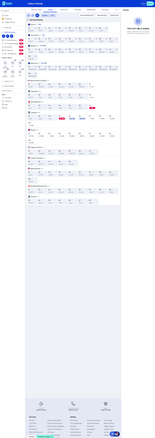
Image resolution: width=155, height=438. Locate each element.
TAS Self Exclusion (36, 432)
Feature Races (75, 432)
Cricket (89, 432)
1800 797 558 (105, 410)
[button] (45, 436)
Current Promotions (54, 429)
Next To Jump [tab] (36, 10)
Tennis (106, 435)
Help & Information (54, 420)
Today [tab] (50, 10)
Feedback (31, 436)
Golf (88, 435)
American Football (93, 420)
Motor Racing (109, 423)
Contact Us (33, 429)
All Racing (74, 420)
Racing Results (75, 435)
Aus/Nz (44, 15)
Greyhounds (74, 429)
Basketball (91, 429)
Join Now (32, 423)
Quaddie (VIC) (102, 15)
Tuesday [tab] (77, 10)
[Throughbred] (3, 36)
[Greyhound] (7, 36)
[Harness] (11, 36)
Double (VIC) (114, 15)
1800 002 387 (73, 410)
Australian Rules (93, 423)
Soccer (106, 432)
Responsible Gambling (55, 426)
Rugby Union (108, 429)
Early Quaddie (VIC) (87, 15)
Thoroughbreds (76, 423)
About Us (32, 426)
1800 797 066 (41, 410)
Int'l (52, 15)
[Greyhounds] (33, 15)
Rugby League (109, 426)
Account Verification (54, 423)
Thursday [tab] (104, 10)
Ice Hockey (108, 420)
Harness (73, 426)
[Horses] (28, 15)
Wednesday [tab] (91, 10)
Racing (31, 420)
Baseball (90, 426)
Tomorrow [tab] (64, 10)
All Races (50, 432)
